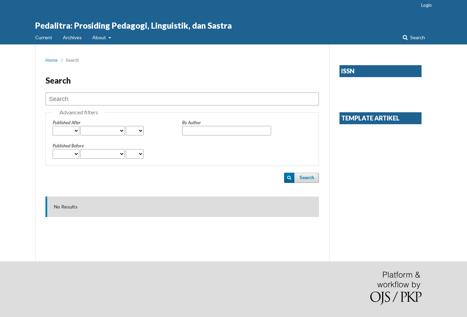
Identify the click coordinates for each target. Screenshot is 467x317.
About (99, 37)
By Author (191, 122)
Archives (72, 37)
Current (43, 37)
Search (417, 37)
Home (51, 60)
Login (426, 5)
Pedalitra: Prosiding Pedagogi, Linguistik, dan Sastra (133, 25)
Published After (67, 122)
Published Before (68, 145)
